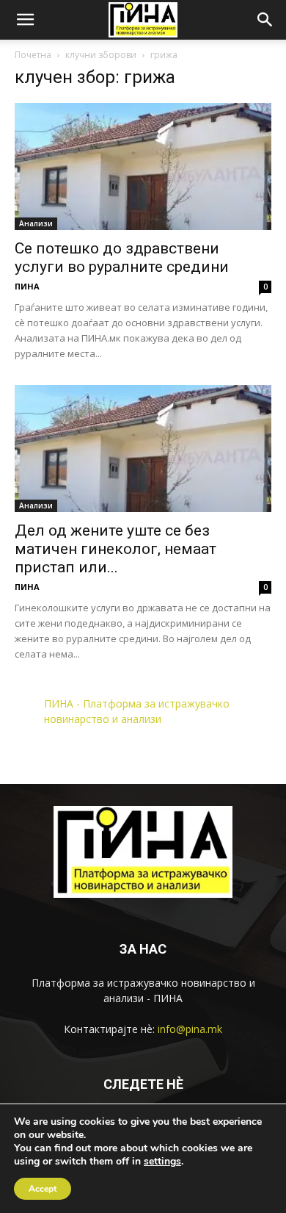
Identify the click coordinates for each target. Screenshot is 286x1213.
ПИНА (27, 286)
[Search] (265, 20)
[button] (24, 20)
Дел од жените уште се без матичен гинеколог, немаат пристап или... (115, 549)
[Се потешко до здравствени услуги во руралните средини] (143, 166)
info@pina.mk (190, 1029)
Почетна (33, 54)
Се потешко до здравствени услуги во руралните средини (122, 258)
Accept (42, 1189)
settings (162, 1161)
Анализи (36, 223)
